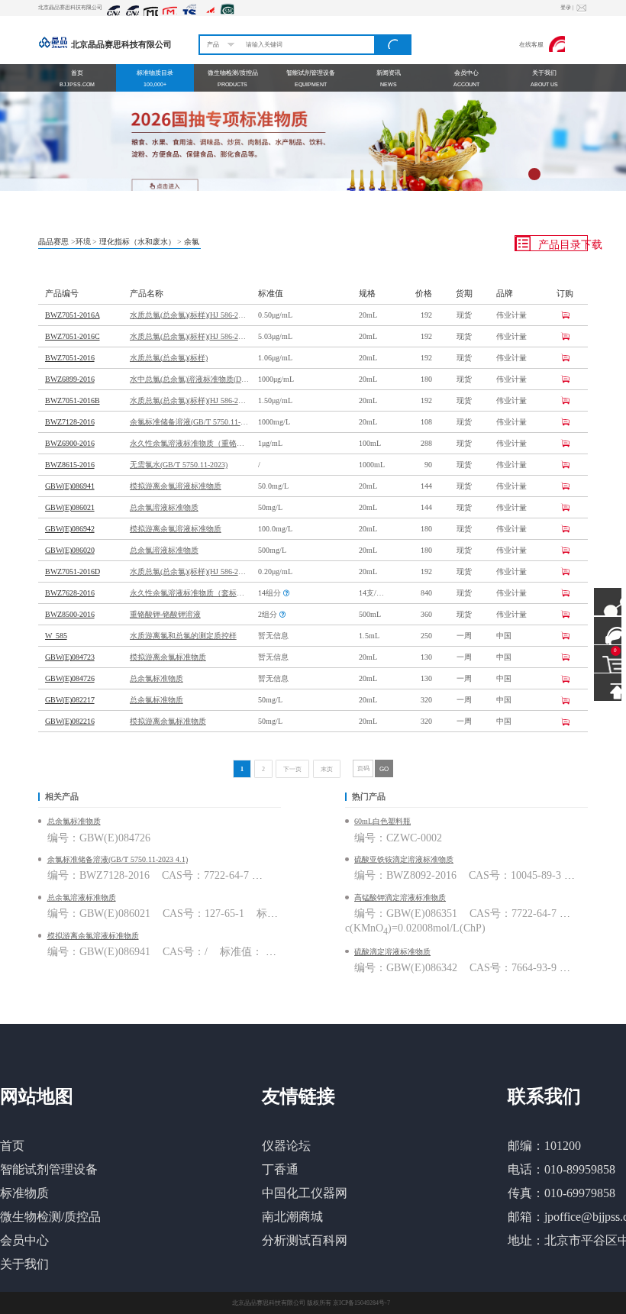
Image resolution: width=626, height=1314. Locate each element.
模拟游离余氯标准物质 (168, 657)
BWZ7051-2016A (72, 315)
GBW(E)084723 (70, 657)
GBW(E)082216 (70, 721)
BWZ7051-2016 (70, 358)
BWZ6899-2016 (70, 379)
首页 (12, 1145)
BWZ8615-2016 (70, 464)
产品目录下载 (561, 244)
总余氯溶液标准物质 (164, 507)
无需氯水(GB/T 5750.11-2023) (178, 464)
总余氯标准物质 (156, 678)
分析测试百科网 (304, 1240)
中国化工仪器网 (304, 1192)
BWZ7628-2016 (70, 593)
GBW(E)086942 (70, 529)
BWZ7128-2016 (70, 422)
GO (384, 769)
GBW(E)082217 (70, 700)
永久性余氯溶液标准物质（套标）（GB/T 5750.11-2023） (189, 593)
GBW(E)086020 (70, 550)
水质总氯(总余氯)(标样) (169, 358)
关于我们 (24, 1264)
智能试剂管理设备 (49, 1169)
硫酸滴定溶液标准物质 (392, 952)
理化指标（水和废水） (137, 241)
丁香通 (280, 1169)
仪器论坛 (286, 1145)
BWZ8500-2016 (70, 614)
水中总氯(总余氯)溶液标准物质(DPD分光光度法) (189, 379)
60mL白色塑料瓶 (382, 821)
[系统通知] (581, 8)
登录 (566, 8)
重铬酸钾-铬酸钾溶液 (165, 614)
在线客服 (531, 44)
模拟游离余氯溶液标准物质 (175, 486)
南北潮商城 (292, 1216)
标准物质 (24, 1192)
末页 (327, 769)
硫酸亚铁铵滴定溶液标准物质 (403, 859)
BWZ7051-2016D (72, 571)
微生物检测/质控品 (50, 1216)
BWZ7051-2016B (72, 400)
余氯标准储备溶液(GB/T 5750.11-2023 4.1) (189, 422)
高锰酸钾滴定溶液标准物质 (400, 897)
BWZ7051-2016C (72, 336)
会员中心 (24, 1240)
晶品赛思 (53, 241)
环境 (83, 241)
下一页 (292, 769)
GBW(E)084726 (70, 678)
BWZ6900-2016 (70, 443)
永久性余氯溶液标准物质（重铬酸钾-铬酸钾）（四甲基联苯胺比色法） (189, 443)
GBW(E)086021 (70, 507)
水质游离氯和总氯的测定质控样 (183, 635)
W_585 (56, 635)
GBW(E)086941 (70, 486)
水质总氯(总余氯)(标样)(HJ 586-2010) (189, 315)
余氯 (191, 241)
